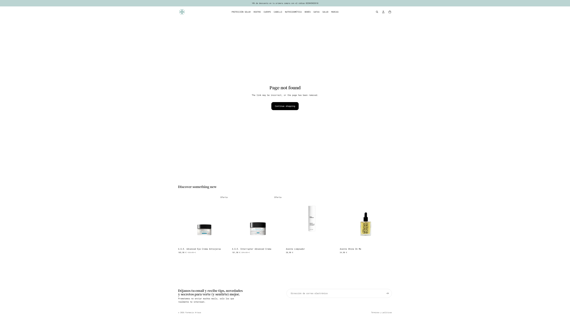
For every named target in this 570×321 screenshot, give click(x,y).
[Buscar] (377, 12)
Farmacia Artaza (193, 312)
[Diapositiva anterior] (344, 220)
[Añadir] (225, 241)
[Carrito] (390, 12)
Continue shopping (285, 106)
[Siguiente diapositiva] (387, 220)
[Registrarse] (387, 293)
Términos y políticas (381, 312)
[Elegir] (387, 241)
